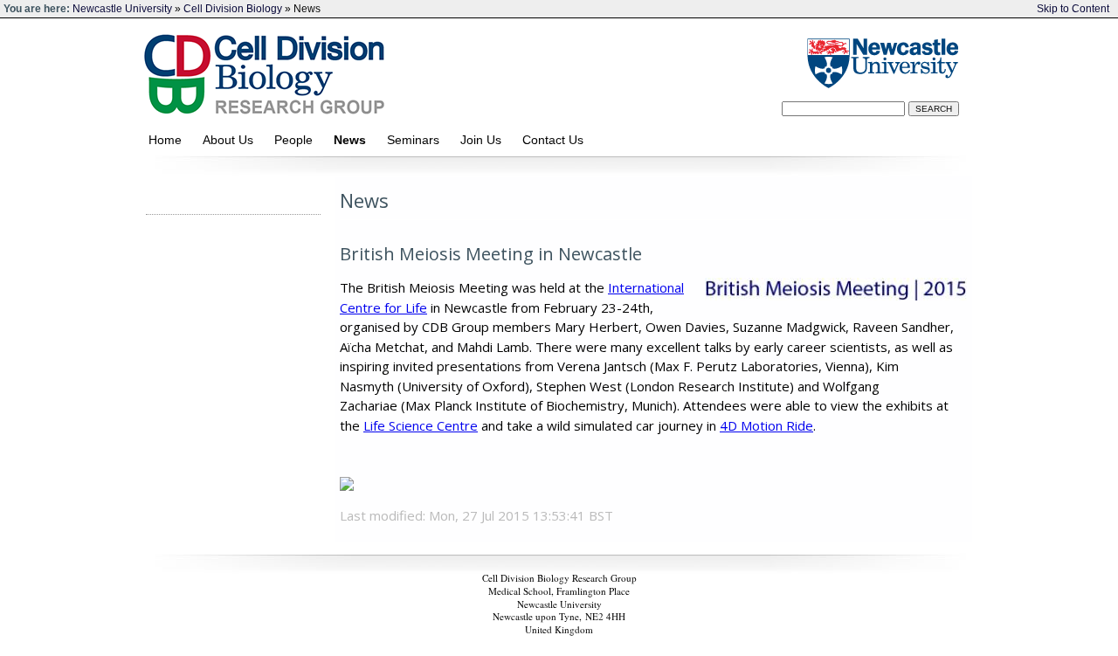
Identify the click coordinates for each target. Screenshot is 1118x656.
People (297, 140)
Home (168, 140)
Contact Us (558, 140)
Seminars (416, 140)
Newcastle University (122, 9)
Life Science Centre (420, 425)
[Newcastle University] (880, 62)
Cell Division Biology (232, 9)
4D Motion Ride (766, 425)
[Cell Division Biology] (443, 71)
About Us (231, 140)
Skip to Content (1073, 9)
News (353, 140)
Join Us (484, 140)
